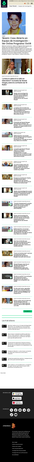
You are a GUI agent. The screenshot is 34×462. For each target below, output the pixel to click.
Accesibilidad (15, 454)
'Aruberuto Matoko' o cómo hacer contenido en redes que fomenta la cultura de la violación (19, 352)
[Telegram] (24, 411)
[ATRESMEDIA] (17, 426)
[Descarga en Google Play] (17, 395)
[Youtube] (15, 416)
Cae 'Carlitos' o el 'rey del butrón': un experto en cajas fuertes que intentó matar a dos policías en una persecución (19, 366)
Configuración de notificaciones (20, 452)
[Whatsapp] (20, 411)
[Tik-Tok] (11, 416)
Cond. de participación (17, 448)
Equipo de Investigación (25, 6)
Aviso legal (14, 442)
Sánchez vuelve (17, 1)
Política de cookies (16, 446)
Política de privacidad (17, 444)
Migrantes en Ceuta (25, 1)
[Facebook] (15, 411)
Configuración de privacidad (19, 450)
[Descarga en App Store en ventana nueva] (17, 399)
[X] (11, 411)
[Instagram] (28, 411)
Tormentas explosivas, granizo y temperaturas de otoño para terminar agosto (20, 359)
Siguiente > (27, 311)
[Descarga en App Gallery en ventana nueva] (17, 404)
